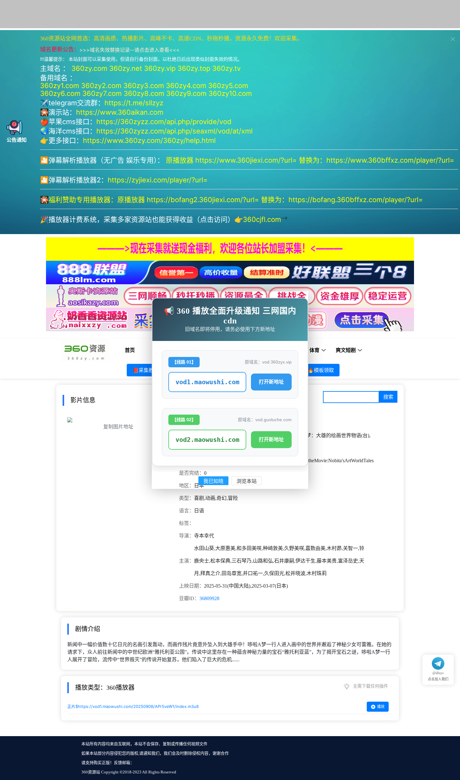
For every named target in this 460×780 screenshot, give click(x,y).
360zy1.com (59, 85)
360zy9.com (186, 93)
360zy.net (125, 68)
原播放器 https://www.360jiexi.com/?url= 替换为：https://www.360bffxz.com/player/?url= (311, 160)
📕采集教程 (145, 370)
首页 (130, 350)
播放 (381, 706)
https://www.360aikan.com (119, 112)
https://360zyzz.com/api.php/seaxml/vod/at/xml (174, 131)
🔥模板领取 (321, 370)
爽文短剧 (346, 350)
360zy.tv (226, 68)
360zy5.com (228, 85)
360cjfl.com (262, 219)
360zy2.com (101, 85)
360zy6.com (60, 93)
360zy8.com (144, 93)
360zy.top (193, 68)
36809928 (209, 598)
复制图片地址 (118, 426)
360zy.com (89, 68)
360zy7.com (102, 93)
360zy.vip (160, 68)
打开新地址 (271, 382)
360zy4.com (186, 85)
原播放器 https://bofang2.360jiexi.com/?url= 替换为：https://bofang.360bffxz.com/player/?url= (271, 200)
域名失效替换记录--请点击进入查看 (129, 50)
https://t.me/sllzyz (134, 103)
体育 (314, 350)
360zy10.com (230, 93)
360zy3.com (143, 85)
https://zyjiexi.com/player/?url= (158, 180)
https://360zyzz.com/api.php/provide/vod (164, 122)
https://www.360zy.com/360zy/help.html (149, 140)
